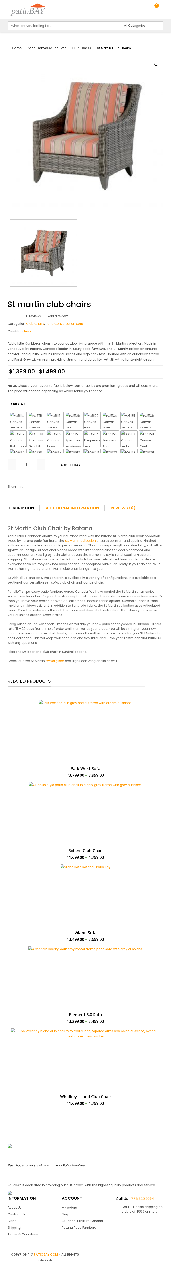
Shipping (14, 1227)
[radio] (18, 420)
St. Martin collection (80, 540)
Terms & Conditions (23, 1234)
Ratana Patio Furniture (79, 1227)
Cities (12, 1221)
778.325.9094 (135, 1198)
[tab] (26, 509)
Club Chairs (81, 48)
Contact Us (16, 1214)
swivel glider (55, 661)
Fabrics (18, 403)
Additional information (72, 508)
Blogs (66, 1214)
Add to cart (71, 465)
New (27, 331)
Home (17, 48)
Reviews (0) (123, 508)
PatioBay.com (46, 1254)
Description (21, 508)
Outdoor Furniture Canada (82, 1221)
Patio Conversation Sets (46, 48)
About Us (14, 1207)
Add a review (58, 316)
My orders (69, 1207)
